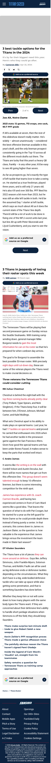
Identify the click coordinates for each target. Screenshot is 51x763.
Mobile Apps (8, 718)
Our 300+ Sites (31, 714)
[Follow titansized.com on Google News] (44, 240)
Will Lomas (11, 278)
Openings (29, 709)
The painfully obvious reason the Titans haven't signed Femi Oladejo (26, 646)
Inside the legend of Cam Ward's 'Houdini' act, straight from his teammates (22, 655)
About (5, 709)
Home (5, 691)
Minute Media (15, 745)
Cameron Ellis (12, 65)
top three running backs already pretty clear (25, 399)
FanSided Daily (31, 718)
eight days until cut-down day (18, 365)
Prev (10, 110)
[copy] (18, 69)
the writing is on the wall (28, 465)
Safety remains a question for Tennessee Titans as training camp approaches (23, 665)
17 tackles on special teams (21, 429)
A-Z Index (7, 738)
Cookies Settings (32, 738)
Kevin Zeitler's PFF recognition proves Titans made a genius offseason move (25, 638)
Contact (6, 714)
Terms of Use (9, 728)
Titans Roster (15, 691)
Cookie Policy (31, 728)
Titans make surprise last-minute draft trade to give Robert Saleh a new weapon (25, 629)
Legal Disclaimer (10, 733)
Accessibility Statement (36, 733)
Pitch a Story (8, 723)
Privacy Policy (31, 723)
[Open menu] (4, 3)
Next (40, 110)
